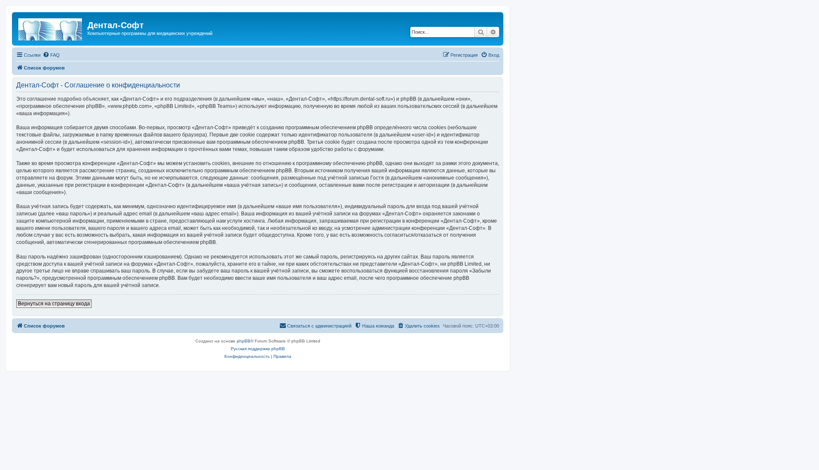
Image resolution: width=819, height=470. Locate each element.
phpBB (243, 341)
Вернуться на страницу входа (54, 304)
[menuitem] (51, 55)
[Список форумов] (50, 27)
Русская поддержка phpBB (258, 348)
